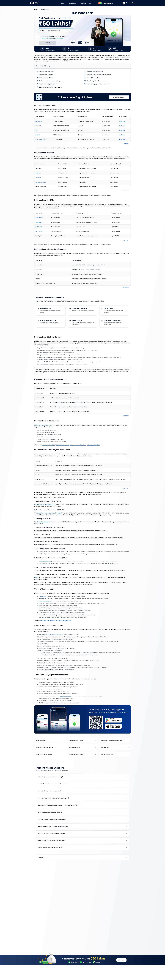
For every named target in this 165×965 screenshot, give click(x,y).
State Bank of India (40, 182)
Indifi (36, 130)
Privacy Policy (59, 38)
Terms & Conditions (47, 38)
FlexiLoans (38, 125)
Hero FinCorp (39, 231)
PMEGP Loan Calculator (62, 445)
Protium (37, 135)
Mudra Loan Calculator (48, 445)
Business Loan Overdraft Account (50, 620)
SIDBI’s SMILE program (45, 561)
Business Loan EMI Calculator (43, 425)
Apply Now (121, 960)
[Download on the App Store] (113, 726)
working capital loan (65, 696)
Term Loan (42, 596)
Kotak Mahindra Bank (41, 139)
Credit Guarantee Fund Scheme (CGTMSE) (49, 513)
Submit (47, 43)
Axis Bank (38, 177)
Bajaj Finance (39, 217)
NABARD (36, 577)
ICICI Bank (38, 173)
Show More (126, 143)
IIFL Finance (38, 227)
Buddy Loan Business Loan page (52, 634)
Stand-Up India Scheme (43, 522)
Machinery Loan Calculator (78, 445)
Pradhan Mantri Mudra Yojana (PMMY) (45, 504)
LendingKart (38, 121)
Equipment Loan (66, 620)
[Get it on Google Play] (113, 720)
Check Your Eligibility (119, 97)
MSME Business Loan (45, 601)
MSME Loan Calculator (93, 445)
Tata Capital (38, 222)
